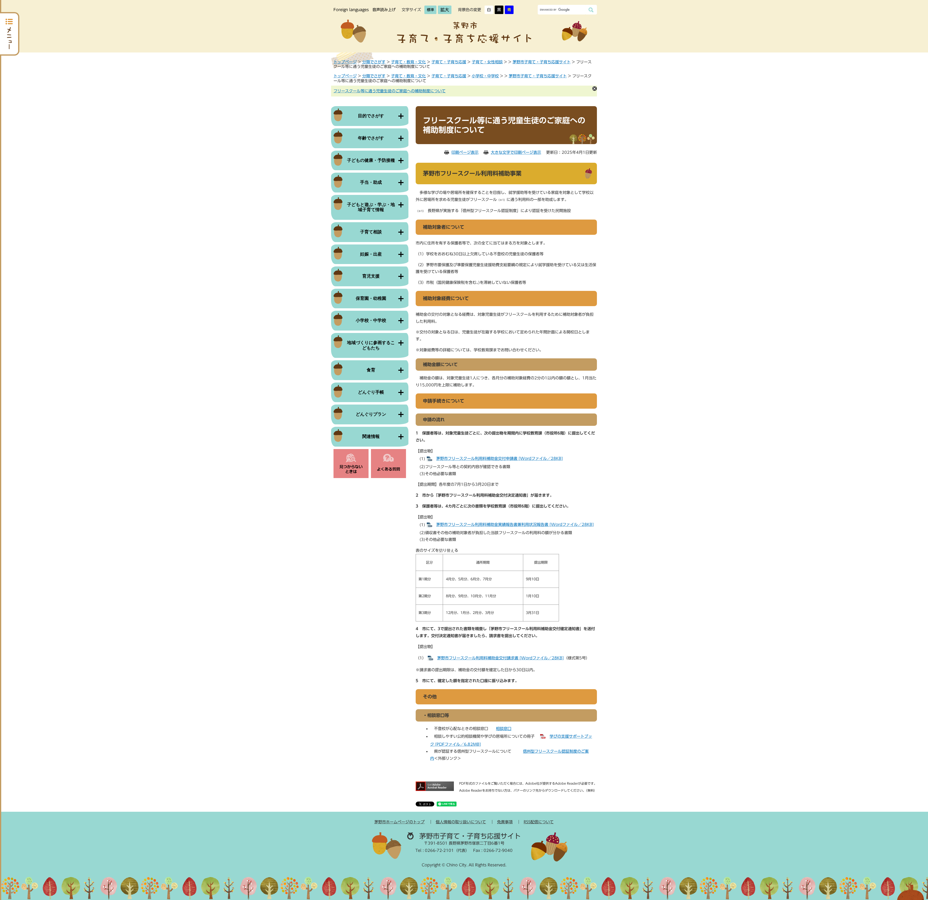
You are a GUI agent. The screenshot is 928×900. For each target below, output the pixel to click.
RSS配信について (539, 822)
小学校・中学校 (485, 76)
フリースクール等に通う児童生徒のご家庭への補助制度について (390, 91)
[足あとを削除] (594, 88)
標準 (430, 10)
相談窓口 (503, 728)
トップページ (345, 62)
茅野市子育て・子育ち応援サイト (542, 62)
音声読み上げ (384, 10)
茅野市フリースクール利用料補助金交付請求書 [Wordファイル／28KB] (500, 658)
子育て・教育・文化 (408, 62)
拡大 (444, 9)
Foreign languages (351, 10)
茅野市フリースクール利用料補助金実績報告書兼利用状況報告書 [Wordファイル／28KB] (515, 524)
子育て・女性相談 (487, 62)
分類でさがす (373, 62)
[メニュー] (9, 34)
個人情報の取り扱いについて (461, 822)
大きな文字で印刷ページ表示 (516, 152)
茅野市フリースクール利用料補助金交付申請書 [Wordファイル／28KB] (499, 458)
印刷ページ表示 (464, 152)
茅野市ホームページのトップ (399, 822)
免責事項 (505, 822)
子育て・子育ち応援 (448, 62)
